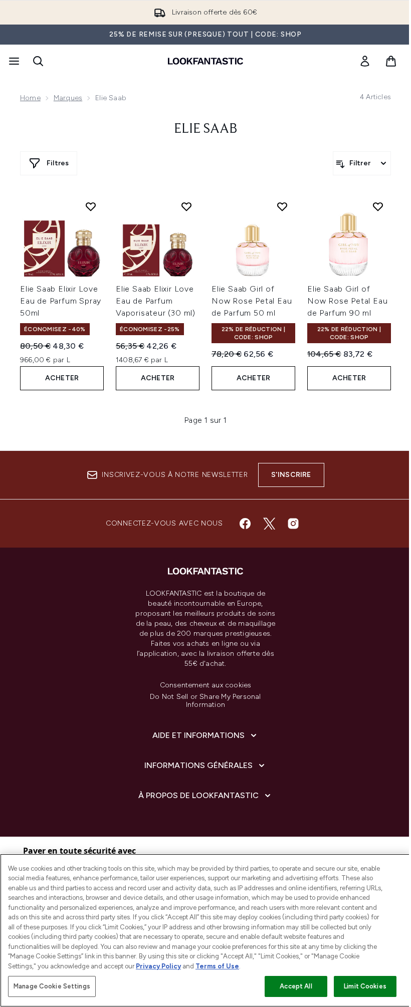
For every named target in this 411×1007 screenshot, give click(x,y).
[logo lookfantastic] (205, 61)
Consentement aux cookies (206, 685)
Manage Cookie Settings (52, 986)
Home (30, 98)
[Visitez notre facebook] (245, 524)
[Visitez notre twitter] (269, 524)
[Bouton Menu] (13, 61)
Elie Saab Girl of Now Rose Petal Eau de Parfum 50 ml (252, 301)
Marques (68, 98)
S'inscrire (291, 474)
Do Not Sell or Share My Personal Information (205, 701)
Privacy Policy (158, 966)
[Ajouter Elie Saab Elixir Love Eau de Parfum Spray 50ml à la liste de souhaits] (91, 206)
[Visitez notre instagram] (293, 524)
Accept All (296, 986)
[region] (205, 930)
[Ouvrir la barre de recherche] (38, 61)
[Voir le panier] (391, 61)
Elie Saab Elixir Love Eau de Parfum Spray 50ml (60, 301)
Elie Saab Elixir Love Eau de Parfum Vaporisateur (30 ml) (155, 301)
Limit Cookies (365, 986)
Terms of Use (217, 966)
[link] (365, 61)
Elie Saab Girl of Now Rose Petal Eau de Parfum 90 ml (347, 301)
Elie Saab (206, 129)
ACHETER (62, 378)
